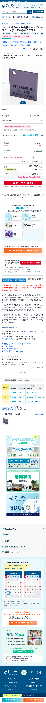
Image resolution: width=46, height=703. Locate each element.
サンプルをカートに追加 (32, 263)
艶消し (5, 42)
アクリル (23, 42)
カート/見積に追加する (24, 183)
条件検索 (40, 12)
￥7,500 (38, 397)
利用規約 (34, 682)
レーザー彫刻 (13, 42)
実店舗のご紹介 (12, 682)
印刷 (28, 45)
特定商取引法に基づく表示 (34, 686)
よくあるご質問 (34, 679)
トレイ (5, 45)
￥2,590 (13, 402)
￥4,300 (21, 402)
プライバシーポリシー (12, 686)
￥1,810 (21, 392)
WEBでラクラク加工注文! (12, 695)
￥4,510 (30, 397)
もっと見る (23, 372)
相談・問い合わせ (35, 700)
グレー (22, 45)
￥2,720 (21, 397)
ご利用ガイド (12, 679)
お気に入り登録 (38, 49)
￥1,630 (13, 397)
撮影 (29, 42)
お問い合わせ (12, 689)
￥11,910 (37, 402)
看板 (34, 42)
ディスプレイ (13, 45)
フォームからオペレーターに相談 (24, 250)
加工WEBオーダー (13, 700)
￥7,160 (30, 402)
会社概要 (34, 689)
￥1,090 (13, 392)
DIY (40, 42)
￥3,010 (30, 392)
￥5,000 (38, 392)
